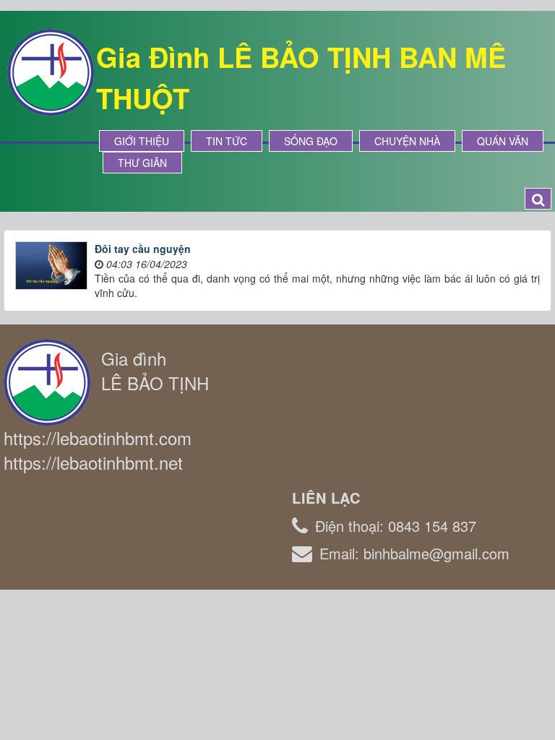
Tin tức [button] (226, 141)
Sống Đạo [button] (310, 141)
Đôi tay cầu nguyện (143, 248)
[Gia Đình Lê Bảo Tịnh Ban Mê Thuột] (50, 71)
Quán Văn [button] (502, 141)
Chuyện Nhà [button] (407, 141)
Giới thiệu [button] (141, 141)
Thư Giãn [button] (142, 162)
